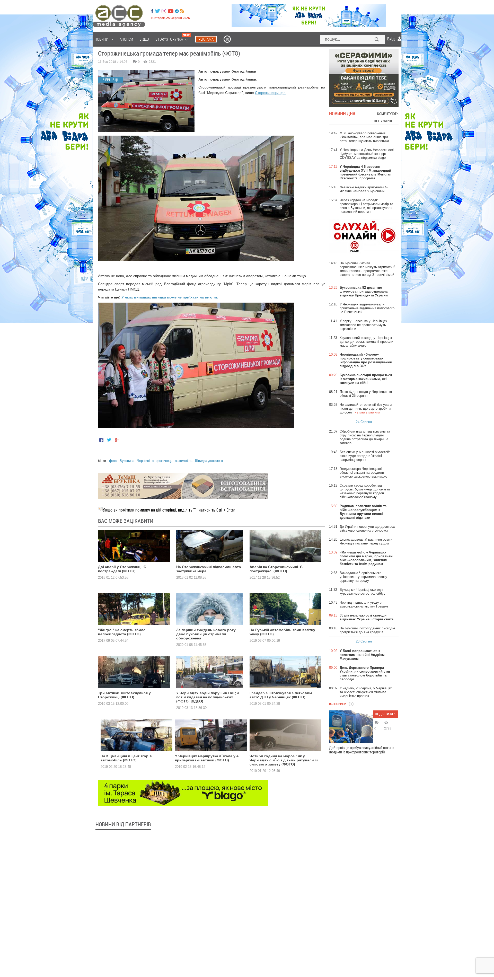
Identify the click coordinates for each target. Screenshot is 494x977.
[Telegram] (177, 11)
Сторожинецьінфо (270, 93)
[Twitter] (157, 11)
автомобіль (183, 461)
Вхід (391, 39)
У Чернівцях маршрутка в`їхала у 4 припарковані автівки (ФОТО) (207, 758)
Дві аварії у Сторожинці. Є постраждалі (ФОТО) (122, 569)
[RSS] (182, 11)
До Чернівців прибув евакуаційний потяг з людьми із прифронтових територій (361, 749)
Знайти (377, 39)
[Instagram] (164, 11)
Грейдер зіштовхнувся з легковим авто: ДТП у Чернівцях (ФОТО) (281, 695)
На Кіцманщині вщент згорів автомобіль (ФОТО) (126, 758)
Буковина (127, 461)
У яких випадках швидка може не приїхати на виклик (169, 297)
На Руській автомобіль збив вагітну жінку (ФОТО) (282, 632)
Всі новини (337, 703)
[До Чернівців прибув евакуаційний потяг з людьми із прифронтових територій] (351, 726)
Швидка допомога (209, 461)
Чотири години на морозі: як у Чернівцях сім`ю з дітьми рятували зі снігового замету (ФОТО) (284, 760)
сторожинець (162, 461)
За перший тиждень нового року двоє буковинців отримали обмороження (206, 634)
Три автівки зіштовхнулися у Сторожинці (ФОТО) (124, 695)
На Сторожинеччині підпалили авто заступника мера (208, 569)
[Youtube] (170, 11)
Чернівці (143, 461)
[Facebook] (152, 11)
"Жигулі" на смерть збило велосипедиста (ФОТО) (122, 632)
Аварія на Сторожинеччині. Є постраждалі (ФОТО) (276, 569)
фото (113, 461)
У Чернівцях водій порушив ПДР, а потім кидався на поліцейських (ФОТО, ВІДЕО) (207, 697)
